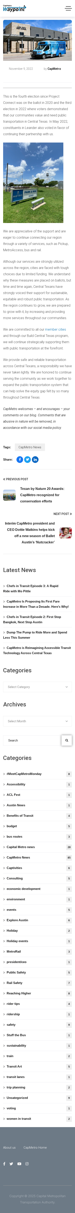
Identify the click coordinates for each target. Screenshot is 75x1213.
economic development (38, 889)
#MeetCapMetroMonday (38, 774)
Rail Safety (38, 983)
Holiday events (38, 941)
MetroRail (38, 951)
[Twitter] (27, 459)
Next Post (61, 514)
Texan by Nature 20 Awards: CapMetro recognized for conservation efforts (42, 495)
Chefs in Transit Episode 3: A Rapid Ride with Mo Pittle (30, 588)
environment (38, 899)
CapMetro (54, 68)
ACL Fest (38, 794)
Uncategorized (38, 1098)
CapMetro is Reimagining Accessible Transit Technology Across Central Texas (37, 650)
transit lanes (38, 1077)
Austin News (38, 805)
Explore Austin (38, 920)
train (38, 1056)
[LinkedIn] (35, 459)
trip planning (38, 1087)
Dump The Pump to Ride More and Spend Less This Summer (35, 635)
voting (38, 1108)
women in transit (38, 1118)
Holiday (38, 930)
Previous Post (17, 479)
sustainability (38, 1045)
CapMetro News (30, 447)
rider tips (38, 1003)
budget (38, 826)
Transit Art (38, 1066)
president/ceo (38, 962)
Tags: (7, 447)
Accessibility (38, 784)
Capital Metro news (21, 75)
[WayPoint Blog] (14, 8)
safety (38, 1024)
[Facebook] (19, 459)
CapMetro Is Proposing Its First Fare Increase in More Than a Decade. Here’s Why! (36, 604)
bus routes (38, 836)
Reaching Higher (38, 993)
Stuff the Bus (38, 1035)
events (38, 909)
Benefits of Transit (38, 815)
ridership (38, 1014)
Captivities (38, 868)
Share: (8, 459)
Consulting (38, 878)
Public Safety (38, 972)
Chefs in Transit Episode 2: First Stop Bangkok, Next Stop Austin (32, 619)
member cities (55, 329)
